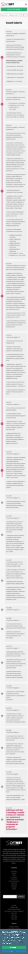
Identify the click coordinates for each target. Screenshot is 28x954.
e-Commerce (14, 877)
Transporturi (14, 879)
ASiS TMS (14, 915)
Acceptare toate (14, 947)
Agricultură (14, 885)
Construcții (14, 883)
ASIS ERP (14, 905)
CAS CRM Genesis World (14, 909)
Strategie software (14, 927)
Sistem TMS (14, 913)
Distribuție (14, 871)
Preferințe (14, 951)
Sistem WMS (14, 917)
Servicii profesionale (14, 881)
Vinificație (14, 887)
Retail (14, 875)
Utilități (14, 889)
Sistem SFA (14, 919)
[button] (26, 4)
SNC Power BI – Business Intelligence (14, 911)
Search (14, 894)
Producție (14, 873)
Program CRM (14, 907)
